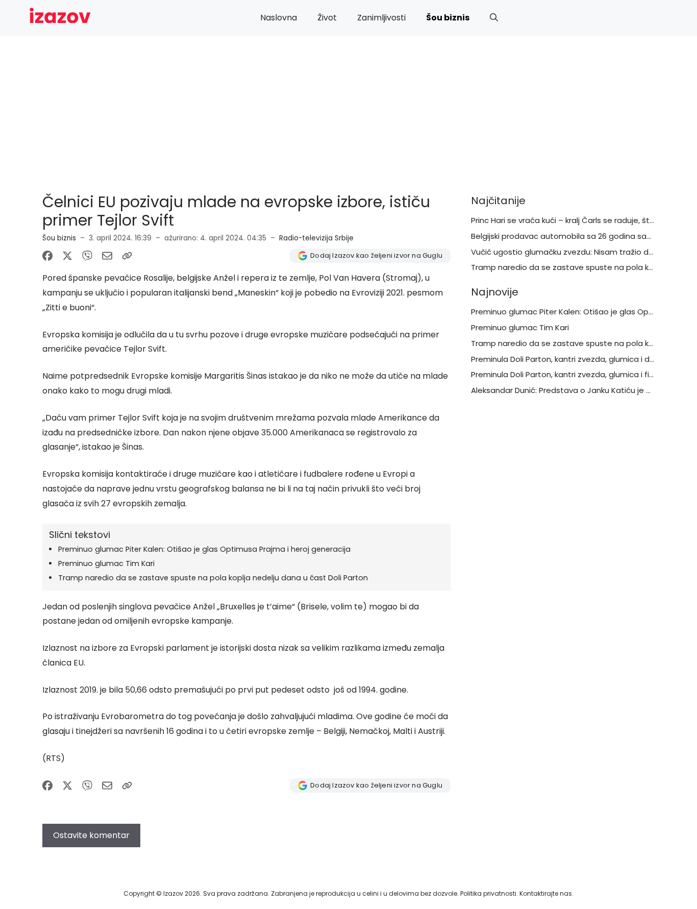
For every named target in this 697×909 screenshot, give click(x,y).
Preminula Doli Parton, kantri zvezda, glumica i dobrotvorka (581, 359)
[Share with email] (107, 256)
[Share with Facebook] (47, 256)
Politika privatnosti (488, 893)
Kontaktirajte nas (545, 893)
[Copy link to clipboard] (127, 256)
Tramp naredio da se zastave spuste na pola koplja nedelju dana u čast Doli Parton (213, 578)
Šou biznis (447, 17)
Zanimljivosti (381, 17)
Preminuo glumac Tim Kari (106, 563)
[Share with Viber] (87, 256)
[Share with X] (67, 256)
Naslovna (278, 17)
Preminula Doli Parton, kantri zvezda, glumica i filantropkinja (582, 374)
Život (327, 17)
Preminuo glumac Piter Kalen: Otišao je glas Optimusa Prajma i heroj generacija (204, 549)
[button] (494, 18)
